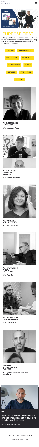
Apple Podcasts (25, 50)
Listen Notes (27, 57)
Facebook (10, 435)
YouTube (10, 50)
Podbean (19, 79)
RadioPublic (26, 72)
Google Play (11, 57)
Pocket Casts (14, 65)
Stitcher (11, 72)
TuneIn (28, 65)
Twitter (17, 435)
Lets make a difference (9, 424)
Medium (29, 435)
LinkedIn (23, 435)
